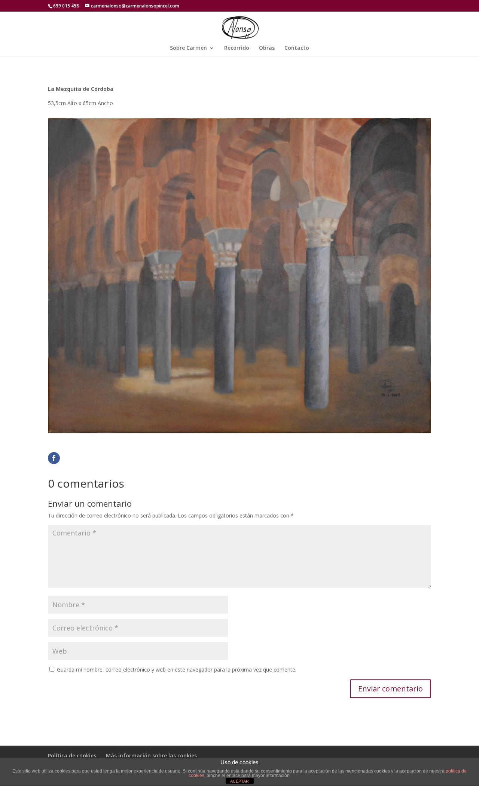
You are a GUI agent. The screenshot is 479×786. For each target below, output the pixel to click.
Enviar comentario (390, 689)
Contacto (296, 48)
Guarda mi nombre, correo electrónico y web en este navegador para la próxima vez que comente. (176, 669)
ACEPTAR (239, 781)
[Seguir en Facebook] (54, 458)
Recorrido (236, 48)
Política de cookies (72, 755)
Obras (267, 48)
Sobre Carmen (188, 48)
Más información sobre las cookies (151, 755)
